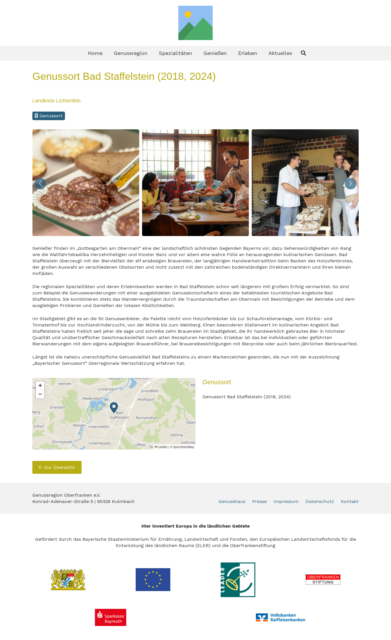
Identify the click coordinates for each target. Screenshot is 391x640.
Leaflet (162, 447)
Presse (259, 501)
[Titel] (195, 23)
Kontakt (350, 501)
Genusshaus (231, 501)
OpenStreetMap (183, 447)
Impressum (286, 501)
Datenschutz (319, 501)
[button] (152, 53)
